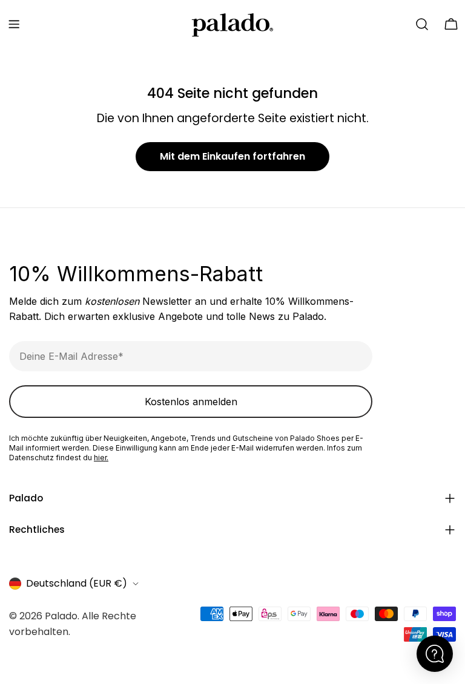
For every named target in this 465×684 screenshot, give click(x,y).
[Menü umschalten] (14, 24)
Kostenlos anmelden (191, 402)
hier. (101, 457)
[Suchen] (422, 24)
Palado (61, 616)
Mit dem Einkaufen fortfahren (232, 156)
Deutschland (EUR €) (76, 583)
